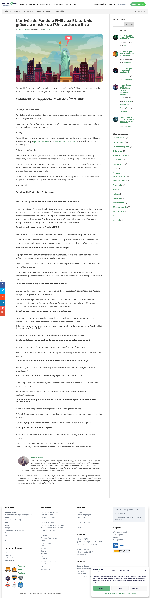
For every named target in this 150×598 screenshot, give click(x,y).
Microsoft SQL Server (49, 561)
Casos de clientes (83, 523)
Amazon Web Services (49, 538)
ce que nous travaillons (65, 141)
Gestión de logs (47, 515)
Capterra (8, 555)
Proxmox (44, 554)
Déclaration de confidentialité (127, 593)
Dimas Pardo (23, 30)
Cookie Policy (51, 593)
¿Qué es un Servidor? (85, 552)
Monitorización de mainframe (52, 528)
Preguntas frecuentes (85, 576)
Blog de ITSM (28, 11)
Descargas (81, 517)
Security (58, 593)
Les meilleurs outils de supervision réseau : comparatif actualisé (125, 89)
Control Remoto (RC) (13, 520)
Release (116, 194)
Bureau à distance (43, 11)
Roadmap (8, 536)
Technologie (127, 62)
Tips (115, 216)
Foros (79, 528)
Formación (81, 571)
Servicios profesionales (85, 569)
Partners (116, 537)
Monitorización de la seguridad (52, 525)
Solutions (32, 4)
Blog (78, 525)
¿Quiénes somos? (120, 532)
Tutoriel (116, 220)
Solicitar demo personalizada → (128, 510)
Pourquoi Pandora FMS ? (60, 4)
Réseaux (128, 108)
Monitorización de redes (50, 512)
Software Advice (11, 558)
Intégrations (118, 164)
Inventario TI (45, 533)
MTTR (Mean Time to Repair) (87, 544)
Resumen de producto (13, 533)
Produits (22, 4)
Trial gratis (8, 528)
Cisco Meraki (46, 543)
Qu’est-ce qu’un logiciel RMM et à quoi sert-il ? (127, 37)
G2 (6, 553)
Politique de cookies (110, 593)
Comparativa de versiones (14, 530)
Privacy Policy (35, 593)
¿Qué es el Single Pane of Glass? (89, 542)
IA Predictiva (45, 536)
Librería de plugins (84, 515)
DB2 (42, 567)
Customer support (121, 147)
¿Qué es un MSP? (83, 550)
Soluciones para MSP (49, 530)
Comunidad (81, 574)
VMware (44, 559)
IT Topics (80, 512)
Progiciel (47, 30)
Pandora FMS (128, 79)
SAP (42, 556)
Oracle (43, 551)
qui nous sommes (41, 141)
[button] (146, 571)
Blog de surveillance (12, 11)
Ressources (44, 4)
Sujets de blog (59, 11)
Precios (7, 541)
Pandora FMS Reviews (21, 569)
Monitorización (10, 512)
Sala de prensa (118, 535)
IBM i (43, 546)
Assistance (109, 4)
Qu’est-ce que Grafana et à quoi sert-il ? (126, 70)
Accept (101, 588)
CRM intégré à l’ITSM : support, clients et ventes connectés (127, 120)
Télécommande (128, 46)
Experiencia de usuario (49, 520)
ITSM (129, 126)
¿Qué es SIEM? (83, 539)
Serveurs (117, 198)
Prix (74, 4)
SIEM (7, 525)
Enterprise (117, 151)
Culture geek (119, 142)
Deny (120, 588)
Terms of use (43, 593)
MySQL (43, 548)
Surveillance (118, 203)
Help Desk (117, 160)
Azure (43, 541)
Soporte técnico (83, 566)
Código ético (118, 540)
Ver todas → (45, 569)
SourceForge (9, 561)
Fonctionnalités (124, 104)
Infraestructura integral (49, 517)
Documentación (83, 520)
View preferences (138, 588)
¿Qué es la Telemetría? (85, 547)
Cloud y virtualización (49, 523)
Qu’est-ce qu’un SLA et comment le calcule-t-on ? (127, 54)
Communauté (99, 4)
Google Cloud (46, 564)
